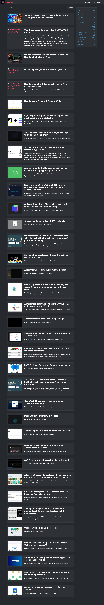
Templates (86, 39)
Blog (86, 12)
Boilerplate (86, 15)
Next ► (12, 601)
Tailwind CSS (86, 37)
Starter (86, 34)
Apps (86, 10)
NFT (86, 30)
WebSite (86, 44)
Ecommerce (86, 22)
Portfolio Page (86, 32)
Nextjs (86, 27)
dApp (86, 20)
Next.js (87, 2)
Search (71, 7)
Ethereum (86, 25)
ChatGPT (86, 17)
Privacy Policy (81, 49)
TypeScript (86, 42)
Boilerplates (97, 2)
